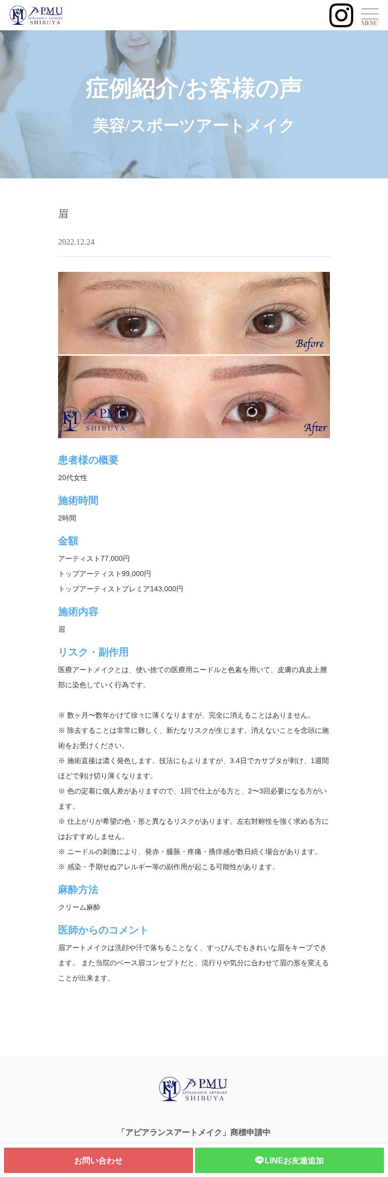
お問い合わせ (98, 1160)
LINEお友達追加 (294, 1160)
